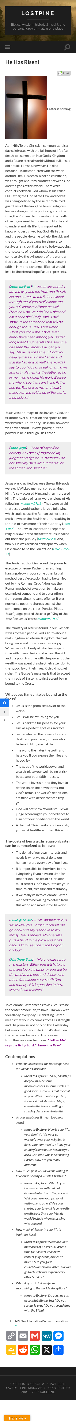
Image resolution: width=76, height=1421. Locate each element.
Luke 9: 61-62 (21, 920)
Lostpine (38, 13)
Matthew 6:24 (21, 959)
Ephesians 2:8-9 (33, 1387)
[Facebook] (4, 703)
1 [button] (32, 285)
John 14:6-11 (20, 287)
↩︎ (16, 1325)
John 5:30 (18, 448)
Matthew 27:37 (47, 619)
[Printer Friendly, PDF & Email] (64, 73)
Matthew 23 (46, 539)
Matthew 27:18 (31, 503)
